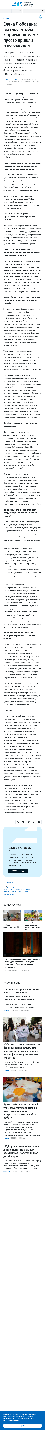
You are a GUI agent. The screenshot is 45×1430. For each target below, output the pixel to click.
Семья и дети (35, 82)
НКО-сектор (23, 1138)
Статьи (6, 19)
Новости (6, 1171)
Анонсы (6, 1010)
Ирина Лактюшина (10, 79)
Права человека (24, 82)
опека (23, 889)
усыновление (8, 894)
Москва (10, 883)
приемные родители (24, 892)
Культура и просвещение (20, 970)
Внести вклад (18, 871)
